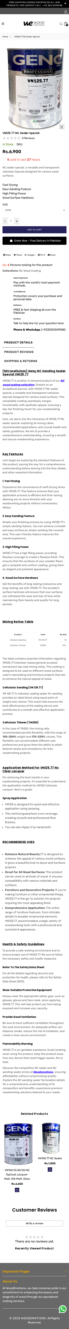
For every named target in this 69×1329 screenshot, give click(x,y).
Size (5, 204)
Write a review (34, 1223)
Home (5, 36)
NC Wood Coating (30, 270)
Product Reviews (19, 352)
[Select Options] (17, 1190)
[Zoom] (62, 127)
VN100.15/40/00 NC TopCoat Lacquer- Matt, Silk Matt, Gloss (17, 1174)
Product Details (18, 342)
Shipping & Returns (20, 361)
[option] (34, 88)
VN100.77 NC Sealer (50, 1158)
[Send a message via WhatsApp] (62, 1309)
